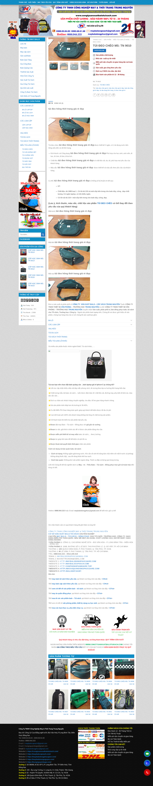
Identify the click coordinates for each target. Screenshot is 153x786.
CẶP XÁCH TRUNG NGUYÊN (108, 304)
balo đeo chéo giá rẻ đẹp (116, 88)
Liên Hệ (112, 2)
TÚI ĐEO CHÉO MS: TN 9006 (102, 681)
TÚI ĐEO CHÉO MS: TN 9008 (124, 681)
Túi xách (72, 536)
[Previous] (52, 49)
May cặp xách (25, 52)
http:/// (77, 561)
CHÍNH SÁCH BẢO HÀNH (78, 2)
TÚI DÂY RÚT (26, 164)
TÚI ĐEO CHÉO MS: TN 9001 (102, 712)
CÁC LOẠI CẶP (54, 325)
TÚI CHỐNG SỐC (28, 155)
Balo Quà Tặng (26, 60)
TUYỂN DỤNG (103, 2)
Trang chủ (97, 39)
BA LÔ (50, 320)
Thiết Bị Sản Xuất (26, 72)
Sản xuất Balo (25, 56)
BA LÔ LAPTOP (27, 109)
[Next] (86, 49)
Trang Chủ (23, 2)
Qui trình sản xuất (26, 88)
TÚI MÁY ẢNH (27, 161)
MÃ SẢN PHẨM (92, 2)
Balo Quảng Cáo (26, 68)
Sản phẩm (107, 39)
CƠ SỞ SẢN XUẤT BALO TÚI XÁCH (63, 534)
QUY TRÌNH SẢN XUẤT (60, 2)
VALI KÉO (52, 329)
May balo (23, 48)
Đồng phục (84, 536)
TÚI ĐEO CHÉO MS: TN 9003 (124, 712)
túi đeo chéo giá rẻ (119, 90)
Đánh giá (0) (58, 103)
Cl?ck (111, 589)
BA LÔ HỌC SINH (28, 116)
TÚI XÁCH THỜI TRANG (57, 337)
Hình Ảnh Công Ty (27, 76)
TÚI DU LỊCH (53, 333)
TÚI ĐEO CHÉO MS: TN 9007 (58, 712)
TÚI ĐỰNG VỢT (27, 158)
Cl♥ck (104, 579)
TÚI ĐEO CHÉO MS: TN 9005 (58, 681)
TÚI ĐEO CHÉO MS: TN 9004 (80, 712)
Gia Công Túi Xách (27, 84)
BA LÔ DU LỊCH (27, 113)
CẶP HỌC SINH (27, 128)
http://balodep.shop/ (70, 571)
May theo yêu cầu (45, 2)
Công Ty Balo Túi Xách (28, 92)
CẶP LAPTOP (26, 125)
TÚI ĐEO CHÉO (105, 85)
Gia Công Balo (25, 64)
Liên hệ (65, 684)
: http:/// (75, 566)
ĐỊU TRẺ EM (26, 167)
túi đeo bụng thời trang (106, 90)
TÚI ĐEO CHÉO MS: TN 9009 (80, 681)
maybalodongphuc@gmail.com (72, 556)
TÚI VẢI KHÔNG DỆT (29, 152)
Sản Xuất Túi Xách (27, 80)
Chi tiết (50, 684)
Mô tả (50, 103)
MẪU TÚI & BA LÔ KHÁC (121, 39)
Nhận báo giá (99, 50)
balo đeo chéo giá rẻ (102, 88)
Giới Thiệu (32, 2)
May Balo (61, 536)
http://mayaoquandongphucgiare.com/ (79, 569)
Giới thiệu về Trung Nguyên (30, 96)
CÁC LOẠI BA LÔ (26, 106)
